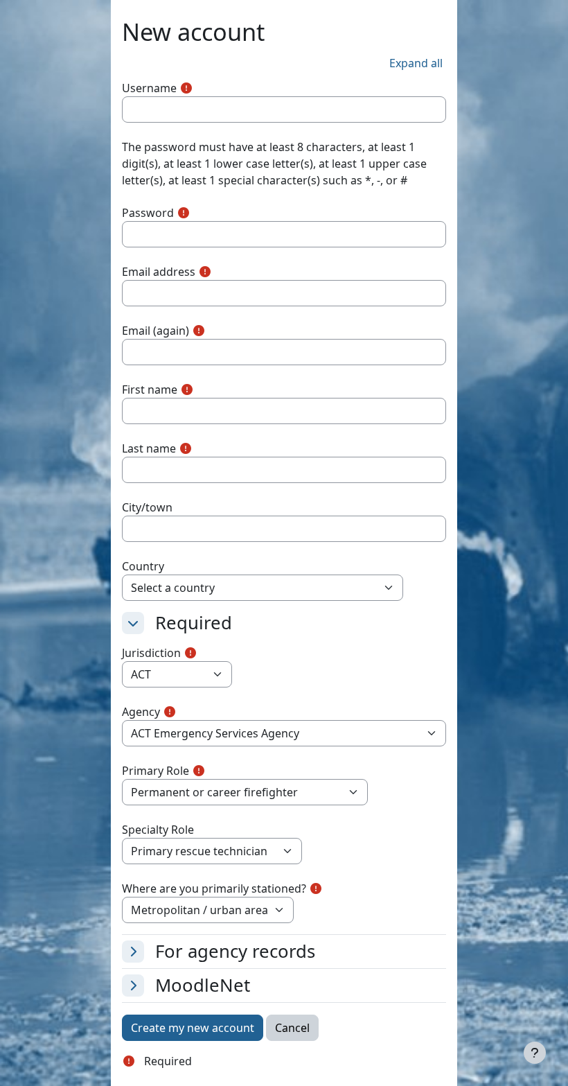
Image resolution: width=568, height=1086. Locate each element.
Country (143, 566)
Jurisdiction (151, 652)
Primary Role (155, 770)
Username (149, 88)
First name (149, 389)
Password (148, 212)
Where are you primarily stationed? (214, 888)
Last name (149, 448)
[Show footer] (535, 1053)
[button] (416, 63)
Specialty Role (158, 829)
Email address (158, 271)
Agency (141, 711)
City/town (147, 507)
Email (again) (155, 330)
